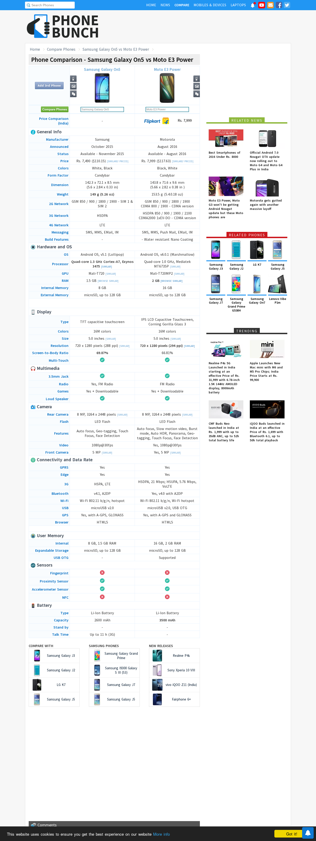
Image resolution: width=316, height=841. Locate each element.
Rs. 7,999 (184, 120)
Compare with (41, 645)
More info (161, 834)
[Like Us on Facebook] (279, 5)
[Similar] (106, 266)
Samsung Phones (104, 645)
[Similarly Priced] (117, 161)
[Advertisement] (207, 26)
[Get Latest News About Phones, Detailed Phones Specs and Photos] (38, 26)
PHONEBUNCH (75, 26)
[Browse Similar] (108, 281)
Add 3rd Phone (49, 85)
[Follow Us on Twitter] (287, 5)
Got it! (291, 834)
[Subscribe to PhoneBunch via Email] (270, 5)
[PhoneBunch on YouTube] (261, 6)
